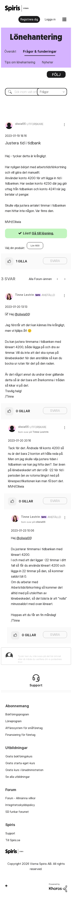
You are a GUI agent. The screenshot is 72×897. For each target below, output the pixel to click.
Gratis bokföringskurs (18, 756)
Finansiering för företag (20, 734)
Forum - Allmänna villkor (20, 798)
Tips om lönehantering (19, 62)
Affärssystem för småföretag (24, 728)
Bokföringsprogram (17, 714)
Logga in (50, 19)
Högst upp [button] (6, 885)
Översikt (10, 51)
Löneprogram (13, 721)
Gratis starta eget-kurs (20, 763)
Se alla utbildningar (17, 776)
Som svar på (33, 431)
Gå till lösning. (43, 233)
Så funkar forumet (17, 811)
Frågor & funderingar (40, 51)
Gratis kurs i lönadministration (24, 770)
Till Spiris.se (12, 840)
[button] (64, 124)
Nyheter (47, 62)
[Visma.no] (17, 8)
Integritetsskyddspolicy (20, 805)
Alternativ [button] (56, 76)
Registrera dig (29, 19)
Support (10, 833)
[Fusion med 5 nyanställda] (57, 279)
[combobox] (36, 92)
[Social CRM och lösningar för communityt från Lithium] (58, 887)
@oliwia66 (22, 314)
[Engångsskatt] (64, 279)
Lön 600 (35, 245)
